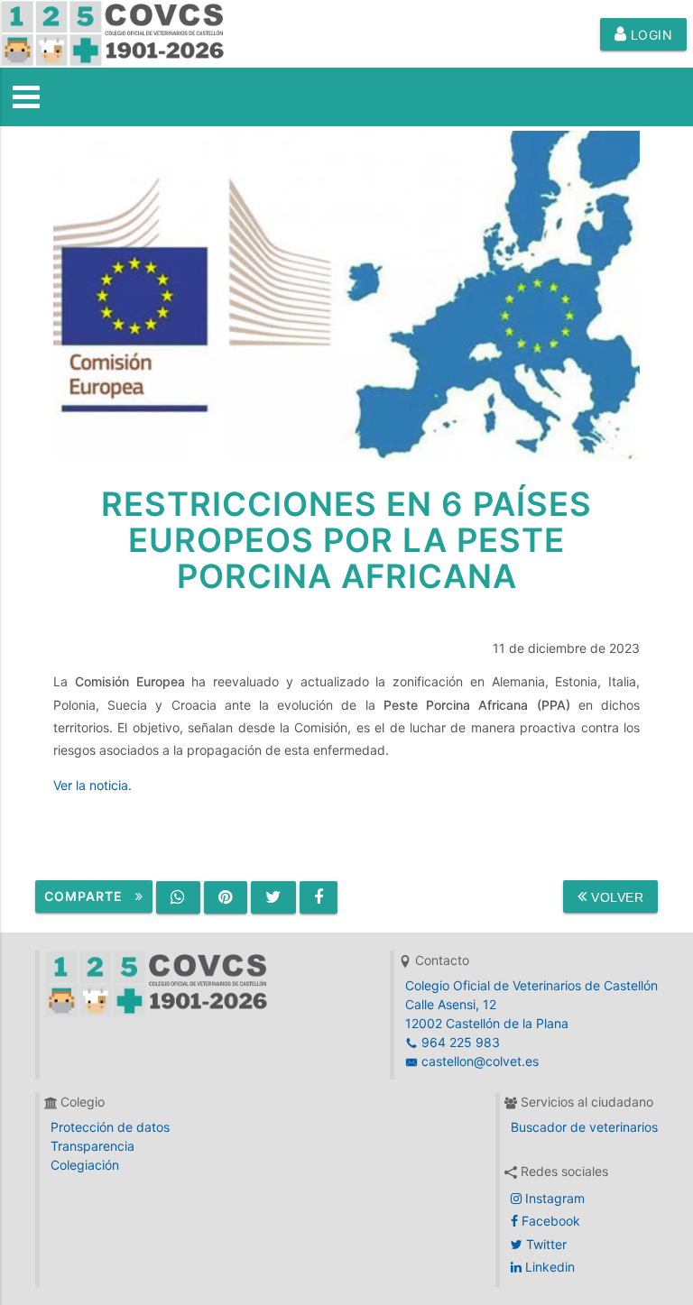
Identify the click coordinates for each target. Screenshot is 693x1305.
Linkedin (548, 1266)
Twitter (544, 1244)
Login (649, 34)
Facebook (549, 1220)
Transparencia (92, 1145)
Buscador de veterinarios (584, 1127)
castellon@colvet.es (478, 1061)
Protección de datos (110, 1127)
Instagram (553, 1198)
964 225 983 (459, 1042)
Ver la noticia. (92, 785)
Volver (615, 897)
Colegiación (85, 1164)
